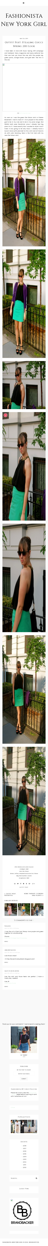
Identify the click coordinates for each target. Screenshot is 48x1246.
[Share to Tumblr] (26, 884)
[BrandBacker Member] (24, 1213)
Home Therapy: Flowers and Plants (33, 894)
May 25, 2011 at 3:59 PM (12, 973)
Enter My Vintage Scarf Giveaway (16, 938)
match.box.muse (12, 971)
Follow (13, 1107)
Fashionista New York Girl (12, 1242)
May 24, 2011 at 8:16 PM (12, 928)
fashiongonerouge (25, 113)
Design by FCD (34, 1242)
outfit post (24, 887)
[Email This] (15, 884)
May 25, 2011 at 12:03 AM (12, 952)
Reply (6, 941)
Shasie (8, 926)
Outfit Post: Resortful (10, 894)
